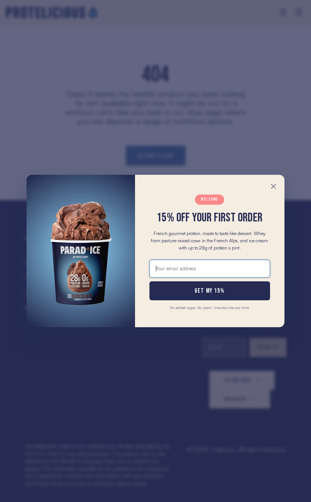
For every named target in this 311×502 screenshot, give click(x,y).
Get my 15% (210, 291)
